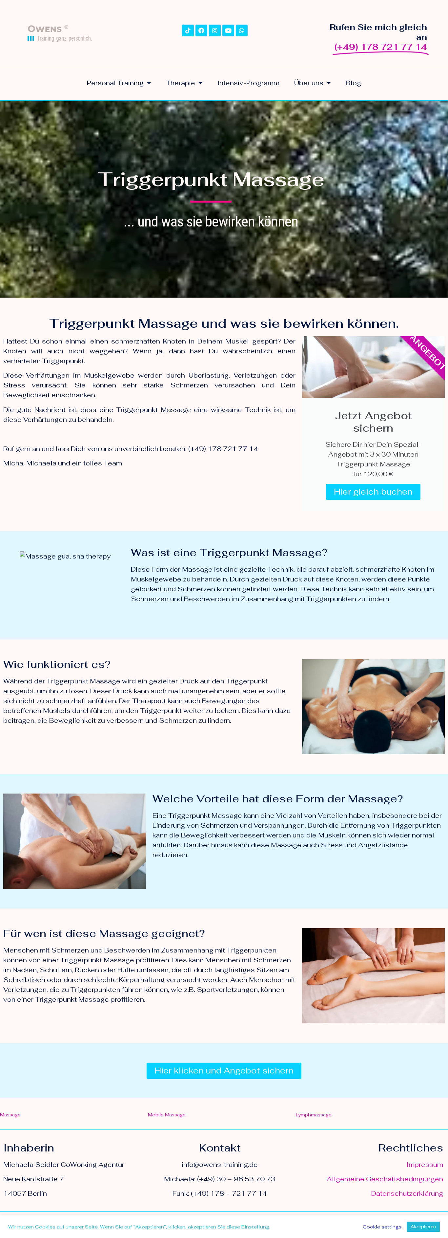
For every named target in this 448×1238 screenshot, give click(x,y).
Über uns (308, 83)
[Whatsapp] (242, 30)
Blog (353, 83)
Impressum (425, 1164)
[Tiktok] (188, 30)
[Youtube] (228, 30)
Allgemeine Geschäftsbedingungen (385, 1179)
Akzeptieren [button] (423, 1226)
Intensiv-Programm (248, 83)
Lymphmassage (314, 1115)
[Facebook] (201, 30)
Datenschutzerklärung (407, 1193)
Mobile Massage (167, 1115)
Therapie (180, 83)
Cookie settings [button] (382, 1227)
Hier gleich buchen (373, 491)
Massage (10, 1115)
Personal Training (115, 83)
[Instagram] (215, 30)
